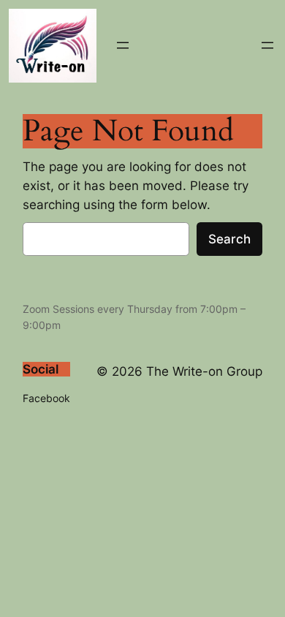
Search (229, 239)
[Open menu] (123, 45)
